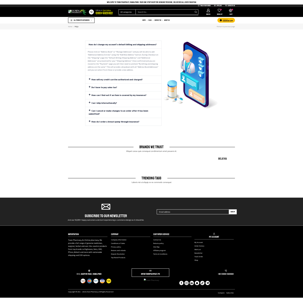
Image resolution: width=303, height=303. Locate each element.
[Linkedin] (192, 283)
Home (70, 26)
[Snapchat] (197, 283)
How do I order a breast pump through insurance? (115, 121)
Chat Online (107, 10)
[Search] (195, 12)
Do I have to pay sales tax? (104, 87)
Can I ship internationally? (104, 103)
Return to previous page (226, 26)
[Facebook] (181, 283)
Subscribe (230, 293)
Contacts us (231, 6)
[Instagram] (186, 283)
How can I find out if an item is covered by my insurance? (118, 95)
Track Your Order (205, 6)
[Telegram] (207, 283)
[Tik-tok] (202, 283)
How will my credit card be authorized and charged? (117, 79)
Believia (222, 158)
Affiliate (219, 6)
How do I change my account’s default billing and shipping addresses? (123, 44)
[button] (208, 12)
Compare (221, 293)
